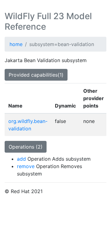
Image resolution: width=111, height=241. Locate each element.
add (21, 159)
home (16, 44)
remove (26, 166)
